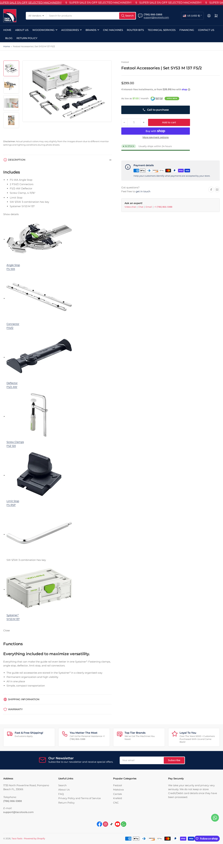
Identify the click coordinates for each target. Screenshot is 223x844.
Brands (91, 30)
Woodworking (43, 30)
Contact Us (206, 30)
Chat (141, 206)
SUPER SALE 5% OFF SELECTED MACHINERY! (100, 2)
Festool (125, 62)
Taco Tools (17, 838)
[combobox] (91, 16)
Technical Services (161, 30)
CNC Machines (113, 30)
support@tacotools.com (156, 17)
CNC (116, 802)
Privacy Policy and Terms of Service (79, 798)
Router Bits (135, 30)
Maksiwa (118, 789)
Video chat (130, 206)
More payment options (156, 137)
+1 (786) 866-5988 (163, 206)
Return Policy (26, 38)
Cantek (117, 794)
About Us (21, 30)
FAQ (61, 794)
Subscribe (174, 760)
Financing (186, 30)
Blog (9, 38)
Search (62, 785)
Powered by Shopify (34, 838)
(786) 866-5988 (153, 14)
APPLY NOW (172, 98)
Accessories (70, 30)
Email (149, 206)
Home (7, 30)
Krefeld (117, 798)
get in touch (143, 191)
